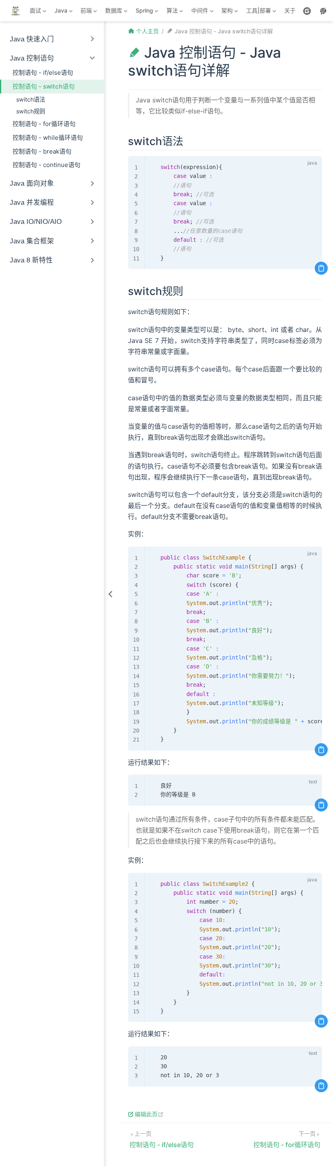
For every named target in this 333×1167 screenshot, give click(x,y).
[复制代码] (321, 268)
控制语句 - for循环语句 (44, 124)
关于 (290, 10)
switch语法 (30, 99)
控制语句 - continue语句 (46, 165)
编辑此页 (149, 1114)
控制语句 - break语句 (42, 151)
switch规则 (30, 111)
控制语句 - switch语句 (44, 86)
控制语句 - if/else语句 (43, 72)
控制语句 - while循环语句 (48, 137)
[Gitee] (307, 10)
